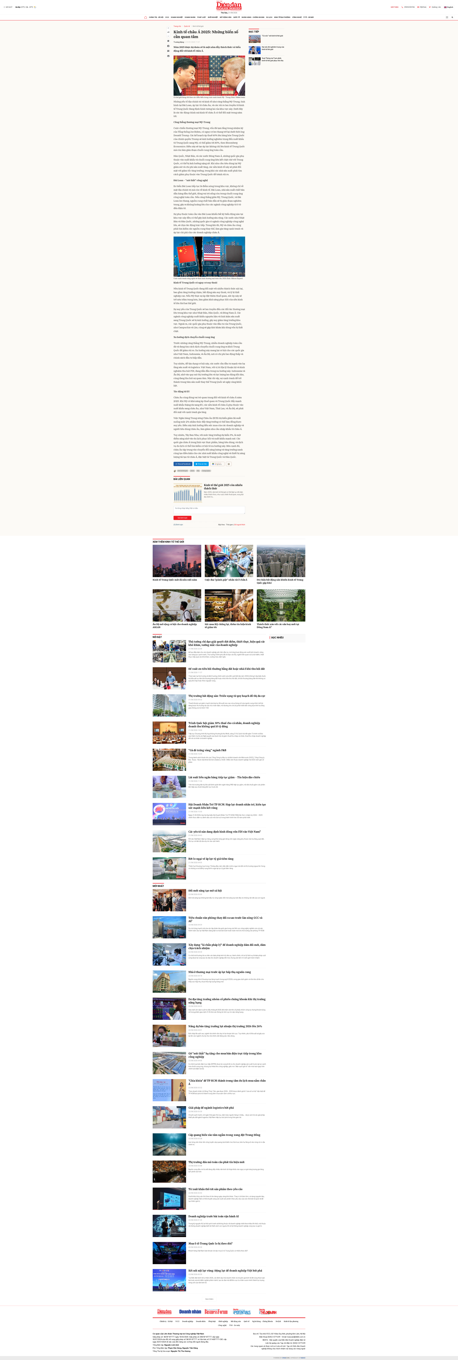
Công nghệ (297, 17)
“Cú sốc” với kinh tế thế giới (272, 36)
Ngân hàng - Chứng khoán (253, 17)
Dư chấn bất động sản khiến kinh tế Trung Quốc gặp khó (280, 581)
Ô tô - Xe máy (308, 17)
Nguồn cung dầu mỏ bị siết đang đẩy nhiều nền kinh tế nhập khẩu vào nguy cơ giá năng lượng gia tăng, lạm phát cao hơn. (226, 1170)
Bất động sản (225, 17)
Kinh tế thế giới (198, 26)
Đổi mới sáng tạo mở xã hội (205, 890)
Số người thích (239, 525)
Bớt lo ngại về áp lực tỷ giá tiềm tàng (211, 858)
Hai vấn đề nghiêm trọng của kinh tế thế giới (273, 48)
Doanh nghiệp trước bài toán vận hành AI (213, 1216)
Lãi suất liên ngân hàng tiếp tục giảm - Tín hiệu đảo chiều (224, 777)
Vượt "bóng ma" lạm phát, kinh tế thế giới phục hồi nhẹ (272, 59)
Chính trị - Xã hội (156, 17)
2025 (192, 471)
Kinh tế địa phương (282, 17)
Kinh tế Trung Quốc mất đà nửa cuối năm (175, 579)
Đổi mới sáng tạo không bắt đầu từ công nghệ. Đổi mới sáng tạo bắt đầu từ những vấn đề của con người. (226, 898)
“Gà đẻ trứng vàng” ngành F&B (207, 750)
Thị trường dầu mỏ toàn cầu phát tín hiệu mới (216, 1162)
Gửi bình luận (182, 518)
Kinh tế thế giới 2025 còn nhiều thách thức (223, 487)
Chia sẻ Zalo (202, 464)
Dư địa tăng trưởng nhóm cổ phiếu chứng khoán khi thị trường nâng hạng (227, 1001)
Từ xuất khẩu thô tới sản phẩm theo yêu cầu (215, 1189)
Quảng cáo (436, 7)
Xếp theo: (221, 525)
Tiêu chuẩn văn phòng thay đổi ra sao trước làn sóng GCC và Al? (225, 919)
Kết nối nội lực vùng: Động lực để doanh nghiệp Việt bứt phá (225, 1270)
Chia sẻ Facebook (183, 464)
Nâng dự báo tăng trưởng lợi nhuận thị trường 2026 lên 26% (225, 1026)
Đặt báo (423, 7)
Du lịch (269, 17)
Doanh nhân (190, 17)
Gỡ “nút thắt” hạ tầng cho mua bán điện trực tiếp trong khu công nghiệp (224, 1055)
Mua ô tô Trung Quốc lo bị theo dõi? (210, 1243)
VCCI (167, 17)
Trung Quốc (206, 471)
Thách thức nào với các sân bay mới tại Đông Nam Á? (278, 626)
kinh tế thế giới (182, 471)
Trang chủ (177, 26)
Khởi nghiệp (213, 17)
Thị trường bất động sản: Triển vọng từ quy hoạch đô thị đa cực (226, 695)
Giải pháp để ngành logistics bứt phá (211, 1107)
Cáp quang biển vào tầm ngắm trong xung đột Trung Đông (224, 1134)
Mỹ (198, 471)
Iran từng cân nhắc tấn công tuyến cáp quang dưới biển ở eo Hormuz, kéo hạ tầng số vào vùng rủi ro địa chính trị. (226, 1143)
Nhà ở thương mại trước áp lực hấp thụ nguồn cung (219, 972)
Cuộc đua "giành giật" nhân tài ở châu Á (226, 579)
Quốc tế (236, 17)
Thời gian (229, 525)
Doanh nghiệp (177, 17)
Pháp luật (201, 17)
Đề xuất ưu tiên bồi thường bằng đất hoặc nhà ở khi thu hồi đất (226, 668)
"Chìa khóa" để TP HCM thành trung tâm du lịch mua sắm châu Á (227, 1082)
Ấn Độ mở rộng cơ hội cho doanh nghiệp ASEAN (175, 626)
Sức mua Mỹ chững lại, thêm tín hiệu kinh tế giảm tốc (228, 626)
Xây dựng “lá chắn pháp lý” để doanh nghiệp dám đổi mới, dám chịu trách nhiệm (227, 946)
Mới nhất (9, 7)
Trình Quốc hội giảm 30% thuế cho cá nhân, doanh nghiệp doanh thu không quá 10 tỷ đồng (224, 725)
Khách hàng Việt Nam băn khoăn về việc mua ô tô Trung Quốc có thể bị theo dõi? (218, 1251)
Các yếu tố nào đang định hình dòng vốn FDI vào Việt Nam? (224, 831)
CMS (286, 1358)
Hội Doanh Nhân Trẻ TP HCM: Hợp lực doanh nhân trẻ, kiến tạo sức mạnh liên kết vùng (227, 806)
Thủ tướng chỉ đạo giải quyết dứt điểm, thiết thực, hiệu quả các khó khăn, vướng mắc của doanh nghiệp (226, 643)
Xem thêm (209, 1299)
